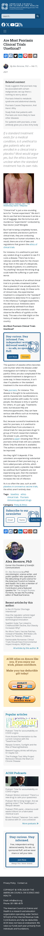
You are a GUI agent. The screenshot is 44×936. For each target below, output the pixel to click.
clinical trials (12, 497)
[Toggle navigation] (4, 31)
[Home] (21, 6)
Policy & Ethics (20, 505)
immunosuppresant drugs (19, 500)
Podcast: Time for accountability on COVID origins (22, 731)
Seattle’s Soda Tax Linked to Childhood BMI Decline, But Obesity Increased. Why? (22, 625)
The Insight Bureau (26, 590)
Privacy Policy (9, 883)
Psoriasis (24, 497)
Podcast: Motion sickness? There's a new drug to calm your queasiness (22, 796)
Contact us (22, 883)
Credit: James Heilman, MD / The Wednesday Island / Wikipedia (16, 205)
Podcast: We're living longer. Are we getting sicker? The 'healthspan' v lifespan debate (22, 803)
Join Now (13, 356)
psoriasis (13, 390)
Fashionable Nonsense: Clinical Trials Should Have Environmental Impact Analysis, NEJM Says (21, 642)
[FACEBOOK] (11, 56)
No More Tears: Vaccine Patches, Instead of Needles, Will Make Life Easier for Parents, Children (21, 633)
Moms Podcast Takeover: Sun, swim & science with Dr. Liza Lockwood (22, 818)
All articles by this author (25, 648)
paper (17, 438)
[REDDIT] (30, 56)
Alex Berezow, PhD (21, 66)
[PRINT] (35, 56)
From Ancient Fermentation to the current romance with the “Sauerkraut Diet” (21, 738)
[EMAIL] (6, 56)
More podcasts (29, 823)
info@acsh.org (15, 900)
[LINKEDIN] (20, 56)
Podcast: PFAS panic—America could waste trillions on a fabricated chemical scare (22, 811)
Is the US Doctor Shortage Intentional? (18, 610)
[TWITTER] (15, 56)
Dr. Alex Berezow (13, 572)
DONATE (22, 683)
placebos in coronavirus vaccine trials (20, 486)
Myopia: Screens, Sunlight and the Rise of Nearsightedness (21, 745)
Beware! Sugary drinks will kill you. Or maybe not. (21, 751)
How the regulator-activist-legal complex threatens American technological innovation (20, 617)
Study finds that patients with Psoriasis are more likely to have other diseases (20, 115)
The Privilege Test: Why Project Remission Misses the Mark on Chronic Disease (20, 758)
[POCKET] (25, 56)
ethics (23, 494)
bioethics (15, 494)
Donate (25, 356)
